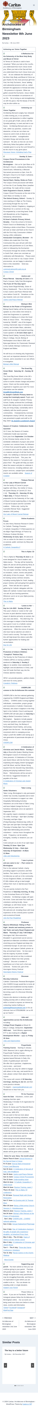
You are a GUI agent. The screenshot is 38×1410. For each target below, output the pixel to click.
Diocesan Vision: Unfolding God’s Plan (17, 152)
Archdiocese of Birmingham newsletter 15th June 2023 (30, 1323)
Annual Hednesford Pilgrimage (23, 1224)
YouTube (10, 1310)
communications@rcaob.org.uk (14, 269)
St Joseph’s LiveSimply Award (23, 421)
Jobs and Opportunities (11, 1041)
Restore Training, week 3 (23, 1211)
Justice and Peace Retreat (13, 300)
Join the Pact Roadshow (12, 918)
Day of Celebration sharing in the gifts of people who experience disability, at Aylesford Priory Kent (18, 1231)
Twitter (5, 1308)
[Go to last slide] (5, 1365)
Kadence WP (27, 1404)
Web (5, 1310)
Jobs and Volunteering (11, 856)
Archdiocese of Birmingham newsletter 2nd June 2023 (9, 1323)
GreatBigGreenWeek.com (13, 392)
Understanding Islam (21, 1179)
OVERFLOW (8, 742)
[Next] (32, 1365)
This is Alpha (8, 601)
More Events (9, 1260)
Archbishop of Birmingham (12, 20)
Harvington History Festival (13, 972)
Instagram (21, 1308)
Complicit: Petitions (10, 683)
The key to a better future (16, 1350)
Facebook (12, 1308)
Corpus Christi (8, 272)
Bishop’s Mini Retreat (11, 364)
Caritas (6, 43)
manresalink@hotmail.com (22, 1087)
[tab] (15, 1385)
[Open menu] (34, 5)
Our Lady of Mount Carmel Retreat (15, 514)
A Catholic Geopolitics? (11, 547)
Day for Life (7, 645)
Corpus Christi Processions (24, 1177)
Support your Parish (10, 1288)
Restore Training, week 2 (23, 1187)
